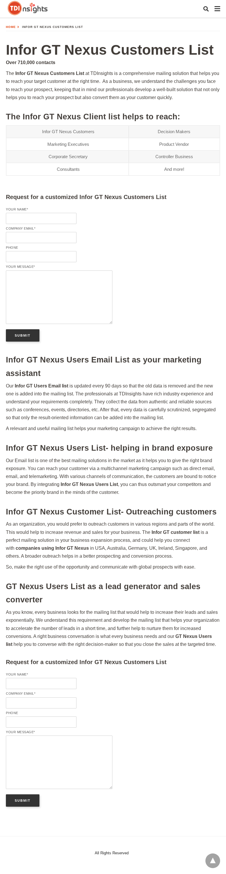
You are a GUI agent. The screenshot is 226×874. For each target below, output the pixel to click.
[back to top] (212, 860)
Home (11, 27)
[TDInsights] (27, 8)
